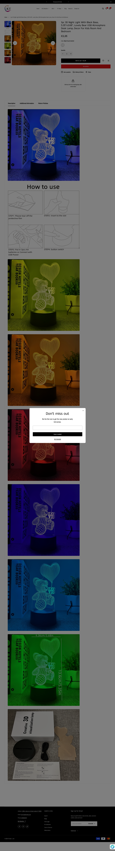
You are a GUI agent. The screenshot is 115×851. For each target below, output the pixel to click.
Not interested (57, 439)
